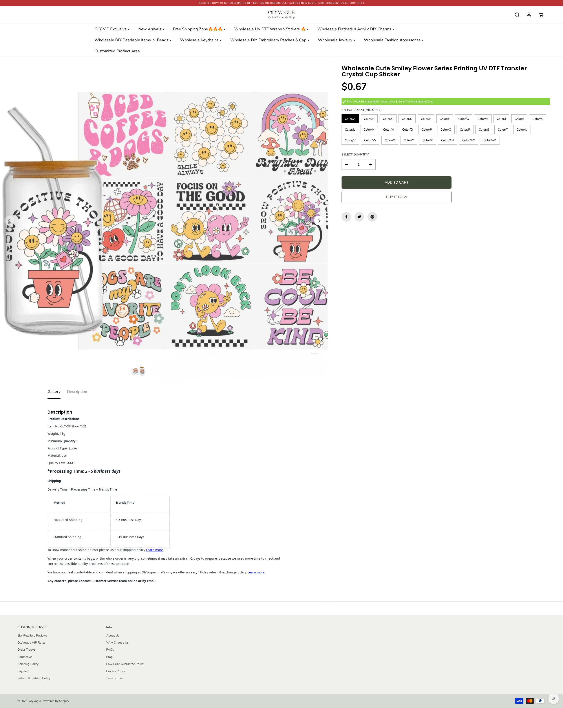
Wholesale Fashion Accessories (393, 40)
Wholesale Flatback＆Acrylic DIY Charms (354, 29)
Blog (109, 657)
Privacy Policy (115, 671)
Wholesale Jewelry (335, 40)
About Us (112, 635)
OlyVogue (35, 701)
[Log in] (529, 15)
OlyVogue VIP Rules (31, 642)
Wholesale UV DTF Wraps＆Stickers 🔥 (270, 29)
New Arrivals (150, 29)
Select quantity (355, 154)
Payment (23, 671)
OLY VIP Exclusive (111, 29)
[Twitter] (359, 217)
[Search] (517, 15)
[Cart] (541, 15)
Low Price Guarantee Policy (125, 664)
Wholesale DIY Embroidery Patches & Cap (268, 40)
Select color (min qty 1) (361, 110)
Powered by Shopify (56, 701)
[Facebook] (346, 217)
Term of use (114, 678)
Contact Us (25, 657)
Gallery (54, 391)
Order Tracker (26, 650)
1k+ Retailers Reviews (32, 635)
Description (77, 391)
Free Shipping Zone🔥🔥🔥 (198, 29)
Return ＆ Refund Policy (33, 678)
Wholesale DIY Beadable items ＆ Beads (132, 40)
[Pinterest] (372, 217)
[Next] (319, 220)
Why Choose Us (117, 642)
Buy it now (396, 197)
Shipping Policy (27, 664)
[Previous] (9, 220)
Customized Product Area (117, 51)
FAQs (110, 650)
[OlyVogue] (281, 14)
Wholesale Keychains (200, 40)
